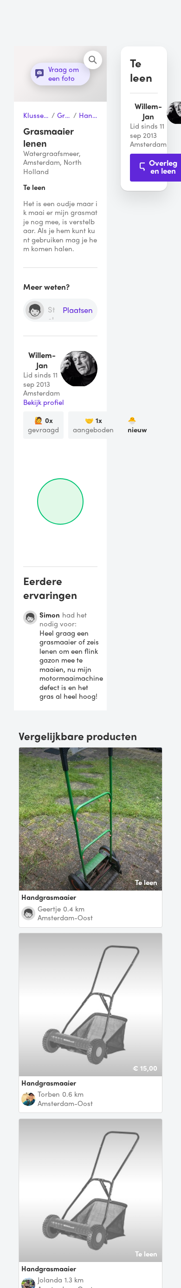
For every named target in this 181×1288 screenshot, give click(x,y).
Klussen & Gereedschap (36, 115)
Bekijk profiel (43, 402)
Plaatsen (78, 310)
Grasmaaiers (64, 115)
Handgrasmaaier (88, 115)
